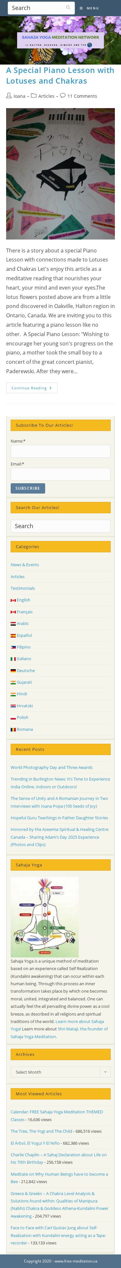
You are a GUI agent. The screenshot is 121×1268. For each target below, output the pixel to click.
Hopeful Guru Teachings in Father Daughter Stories (59, 818)
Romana (24, 729)
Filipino (23, 647)
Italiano (23, 658)
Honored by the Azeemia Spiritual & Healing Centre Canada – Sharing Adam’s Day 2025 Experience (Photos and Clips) (59, 836)
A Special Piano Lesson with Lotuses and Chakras (60, 75)
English (23, 600)
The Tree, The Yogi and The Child (41, 1131)
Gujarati (24, 682)
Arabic (22, 623)
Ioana (19, 96)
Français (24, 612)
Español (24, 635)
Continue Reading (34, 389)
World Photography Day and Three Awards (52, 767)
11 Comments (82, 96)
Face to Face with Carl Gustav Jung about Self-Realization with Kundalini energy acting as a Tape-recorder (58, 1235)
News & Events (25, 565)
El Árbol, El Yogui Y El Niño (35, 1143)
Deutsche (25, 670)
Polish (22, 717)
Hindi (21, 694)
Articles (46, 96)
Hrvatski (24, 706)
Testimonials (23, 588)
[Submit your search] (68, 7)
